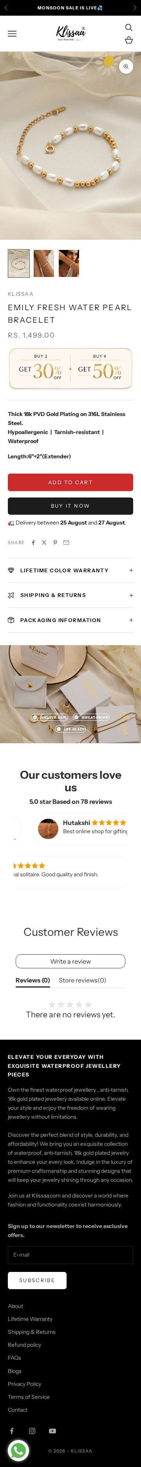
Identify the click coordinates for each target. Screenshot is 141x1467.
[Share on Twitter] (44, 542)
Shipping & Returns (32, 1331)
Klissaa (21, 294)
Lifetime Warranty (30, 1318)
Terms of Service (29, 1396)
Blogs (15, 1371)
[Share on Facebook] (33, 542)
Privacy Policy (24, 1383)
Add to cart (70, 482)
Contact (17, 1409)
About (15, 1306)
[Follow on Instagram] (32, 1431)
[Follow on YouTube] (52, 1431)
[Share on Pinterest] (55, 542)
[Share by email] (66, 542)
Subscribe (37, 1280)
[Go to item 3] (69, 263)
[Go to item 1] (19, 263)
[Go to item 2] (44, 263)
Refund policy (24, 1344)
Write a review (70, 961)
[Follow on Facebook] (12, 1431)
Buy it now (70, 506)
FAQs (14, 1357)
